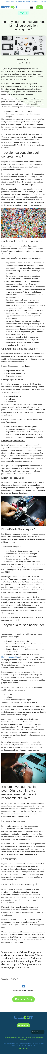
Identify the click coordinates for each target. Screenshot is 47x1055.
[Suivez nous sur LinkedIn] (23, 986)
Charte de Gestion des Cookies (26, 1045)
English (43, 1)
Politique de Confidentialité (11, 1043)
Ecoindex (35, 1032)
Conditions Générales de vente (29, 1043)
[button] (31, 7)
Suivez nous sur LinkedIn (23, 991)
